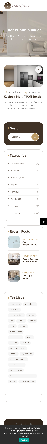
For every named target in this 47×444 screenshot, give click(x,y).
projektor (25, 343)
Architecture (17, 163)
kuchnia (23, 326)
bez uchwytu (30, 304)
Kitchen (14, 206)
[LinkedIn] (26, 424)
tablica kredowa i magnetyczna (22, 376)
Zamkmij (24, 440)
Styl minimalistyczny (18, 359)
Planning (13, 343)
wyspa (12, 381)
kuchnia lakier (16, 332)
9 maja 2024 (28, 273)
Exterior (32, 321)
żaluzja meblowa (27, 381)
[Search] (35, 137)
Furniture (16, 192)
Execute (21, 321)
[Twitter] (21, 424)
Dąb (11, 321)
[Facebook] (16, 424)
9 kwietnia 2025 (29, 256)
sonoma (13, 354)
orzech (29, 337)
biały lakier (14, 310)
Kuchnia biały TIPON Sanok (22, 96)
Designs (31, 315)
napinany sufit (16, 337)
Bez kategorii (17, 178)
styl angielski (27, 354)
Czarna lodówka (16, 315)
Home (12, 326)
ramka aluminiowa (17, 348)
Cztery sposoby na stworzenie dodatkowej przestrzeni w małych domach (30, 260)
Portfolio (16, 213)
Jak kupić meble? (27, 277)
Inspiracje (16, 199)
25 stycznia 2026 (30, 239)
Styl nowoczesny (17, 365)
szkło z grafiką (16, 370)
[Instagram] (30, 424)
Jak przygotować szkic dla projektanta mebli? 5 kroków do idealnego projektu (30, 243)
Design (14, 185)
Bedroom (15, 171)
